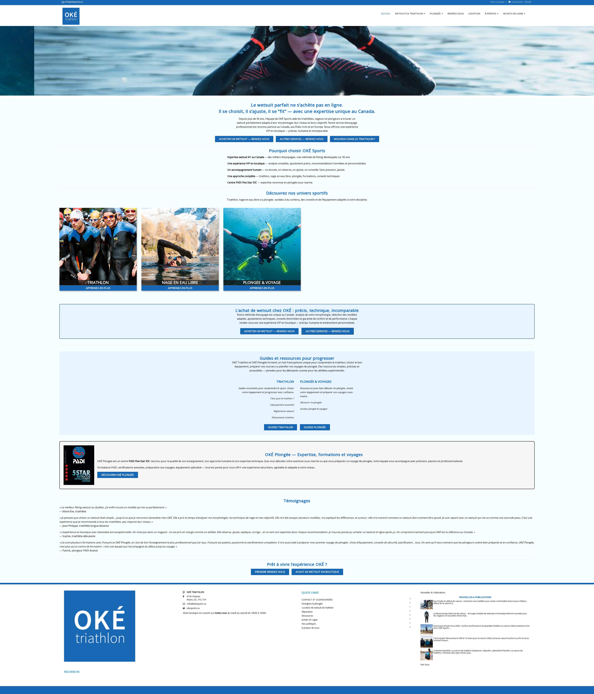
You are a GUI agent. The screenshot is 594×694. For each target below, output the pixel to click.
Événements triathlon (283, 417)
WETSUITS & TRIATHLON (409, 13)
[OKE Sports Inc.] (71, 16)
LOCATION (474, 13)
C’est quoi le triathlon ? (282, 398)
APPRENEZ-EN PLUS (98, 288)
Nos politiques (309, 623)
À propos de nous (310, 627)
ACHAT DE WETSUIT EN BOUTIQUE (317, 572)
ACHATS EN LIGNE (513, 13)
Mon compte (497, 2)
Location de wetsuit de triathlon (318, 607)
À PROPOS (491, 13)
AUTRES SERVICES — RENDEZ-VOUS (301, 139)
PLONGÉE (435, 13)
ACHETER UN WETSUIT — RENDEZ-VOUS (244, 139)
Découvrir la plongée (311, 402)
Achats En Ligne (310, 619)
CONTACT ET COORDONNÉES (317, 599)
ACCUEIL (385, 13)
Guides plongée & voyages (313, 408)
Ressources (307, 615)
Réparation (307, 611)
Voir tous (424, 664)
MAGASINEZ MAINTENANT (299, 89)
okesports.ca (193, 608)
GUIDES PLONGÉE (315, 427)
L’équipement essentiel (282, 404)
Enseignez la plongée (312, 603)
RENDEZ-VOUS (456, 13)
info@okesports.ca (74, 2)
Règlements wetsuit (283, 411)
